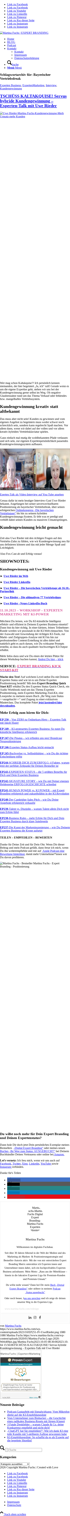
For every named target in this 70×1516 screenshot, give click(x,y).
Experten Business (10, 85)
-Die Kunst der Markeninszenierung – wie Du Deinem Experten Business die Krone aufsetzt (35, 829)
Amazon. (58, 1154)
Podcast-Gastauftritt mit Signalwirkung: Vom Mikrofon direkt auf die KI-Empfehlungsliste (38, 1413)
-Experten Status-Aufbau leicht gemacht (27, 747)
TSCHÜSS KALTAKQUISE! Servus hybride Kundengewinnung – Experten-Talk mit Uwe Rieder (33, 101)
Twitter (16, 1163)
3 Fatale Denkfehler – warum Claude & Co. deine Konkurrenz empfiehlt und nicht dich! (35, 1426)
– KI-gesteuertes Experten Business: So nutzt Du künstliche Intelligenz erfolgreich (32, 730)
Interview (51, 85)
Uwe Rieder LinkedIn (17, 582)
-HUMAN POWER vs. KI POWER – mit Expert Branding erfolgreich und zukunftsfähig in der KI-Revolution (34, 792)
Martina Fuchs (13, 1325)
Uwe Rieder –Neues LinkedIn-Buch (25, 603)
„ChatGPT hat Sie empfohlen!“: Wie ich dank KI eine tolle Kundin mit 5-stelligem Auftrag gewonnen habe (37, 1432)
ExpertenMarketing (33, 85)
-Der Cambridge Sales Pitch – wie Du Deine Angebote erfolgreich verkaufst (29, 801)
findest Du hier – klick (50, 659)
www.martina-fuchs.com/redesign (22, 1308)
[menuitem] (38, 39)
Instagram (6, 1166)
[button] (13, 1180)
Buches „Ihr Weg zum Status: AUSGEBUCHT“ (27, 1151)
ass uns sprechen (32, 1298)
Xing (25, 1163)
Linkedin (34, 1163)
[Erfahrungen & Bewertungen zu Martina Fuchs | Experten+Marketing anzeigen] (20, 1397)
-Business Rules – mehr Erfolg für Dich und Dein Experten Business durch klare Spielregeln (32, 820)
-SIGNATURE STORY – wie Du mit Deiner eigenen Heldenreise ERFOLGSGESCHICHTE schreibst (34, 783)
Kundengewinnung (11, 88)
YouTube (46, 1163)
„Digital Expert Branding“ (28, 1147)
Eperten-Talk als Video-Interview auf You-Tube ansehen (32, 494)
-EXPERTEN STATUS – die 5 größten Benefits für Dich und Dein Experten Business (33, 773)
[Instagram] (35, 1318)
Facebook (5, 1163)
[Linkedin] (30, 1318)
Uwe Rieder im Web (16, 576)
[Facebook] (40, 1318)
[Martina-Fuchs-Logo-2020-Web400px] (24, 32)
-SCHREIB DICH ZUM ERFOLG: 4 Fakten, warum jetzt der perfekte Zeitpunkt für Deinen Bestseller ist (34, 764)
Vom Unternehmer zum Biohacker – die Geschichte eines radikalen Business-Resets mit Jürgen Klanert (36, 1420)
